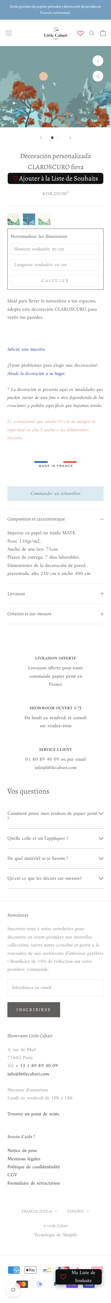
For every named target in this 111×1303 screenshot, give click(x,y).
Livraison (16, 594)
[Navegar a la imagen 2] (58, 137)
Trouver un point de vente (33, 1114)
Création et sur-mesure (29, 614)
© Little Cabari (55, 1225)
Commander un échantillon (55, 493)
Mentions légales (23, 1159)
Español (75, 1211)
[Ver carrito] (102, 33)
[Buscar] (92, 32)
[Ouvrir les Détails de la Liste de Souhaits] (80, 33)
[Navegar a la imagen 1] (52, 137)
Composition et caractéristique (36, 519)
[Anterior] (41, 137)
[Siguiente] (70, 137)
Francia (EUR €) (37, 1211)
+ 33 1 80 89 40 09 (37, 1066)
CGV (12, 1175)
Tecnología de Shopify (55, 1235)
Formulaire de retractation (33, 1183)
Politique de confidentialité (33, 1167)
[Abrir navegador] (9, 32)
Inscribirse (33, 1010)
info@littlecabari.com (28, 1074)
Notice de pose (22, 1150)
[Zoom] (97, 60)
